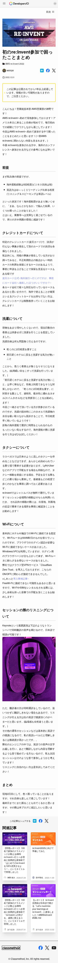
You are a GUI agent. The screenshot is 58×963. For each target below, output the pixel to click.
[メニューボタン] (4, 4)
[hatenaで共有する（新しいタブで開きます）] (42, 70)
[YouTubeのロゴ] (54, 948)
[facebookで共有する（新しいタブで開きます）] (48, 70)
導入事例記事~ (21, 578)
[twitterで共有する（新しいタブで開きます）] (54, 70)
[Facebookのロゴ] (41, 948)
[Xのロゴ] (47, 948)
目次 (48, 11)
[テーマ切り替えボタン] (55, 3)
